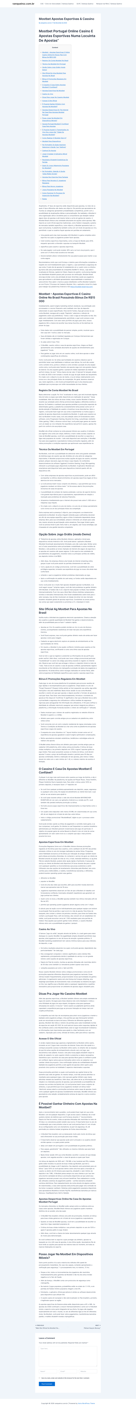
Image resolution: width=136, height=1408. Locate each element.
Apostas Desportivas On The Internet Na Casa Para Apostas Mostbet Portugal (55, 112)
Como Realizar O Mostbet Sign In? (54, 138)
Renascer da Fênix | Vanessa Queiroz (109, 4)
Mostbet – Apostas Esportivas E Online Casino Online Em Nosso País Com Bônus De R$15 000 (56, 54)
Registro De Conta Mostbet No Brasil (55, 60)
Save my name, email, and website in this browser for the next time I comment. (65, 1378)
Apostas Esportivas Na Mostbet (53, 91)
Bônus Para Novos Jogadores (52, 186)
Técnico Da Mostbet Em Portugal (54, 64)
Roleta (44, 199)
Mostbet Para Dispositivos (51, 141)
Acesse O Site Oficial (49, 101)
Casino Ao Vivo (47, 94)
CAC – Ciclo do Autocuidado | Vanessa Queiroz (57, 4)
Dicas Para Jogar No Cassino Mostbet (55, 97)
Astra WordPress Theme (86, 1403)
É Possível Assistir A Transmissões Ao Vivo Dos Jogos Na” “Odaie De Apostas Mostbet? (55, 132)
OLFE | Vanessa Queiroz (85, 4)
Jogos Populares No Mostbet (52, 190)
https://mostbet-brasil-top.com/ (81, 287)
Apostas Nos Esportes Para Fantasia (55, 177)
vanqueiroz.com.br (23, 3)
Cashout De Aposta (49, 150)
